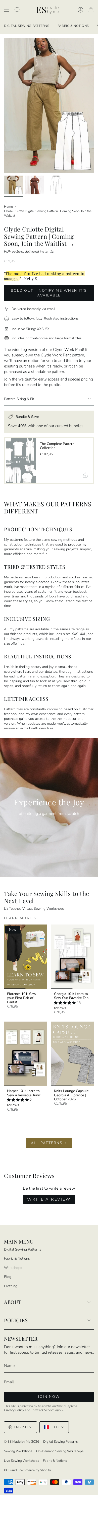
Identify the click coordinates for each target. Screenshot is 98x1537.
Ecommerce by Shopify (34, 1470)
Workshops (13, 1267)
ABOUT (12, 1301)
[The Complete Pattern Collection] (20, 460)
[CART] (91, 10)
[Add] (85, 475)
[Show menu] (7, 10)
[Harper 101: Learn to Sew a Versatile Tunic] (25, 1054)
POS (7, 1470)
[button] (65, 1003)
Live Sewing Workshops (21, 1460)
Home (8, 206)
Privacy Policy (14, 1410)
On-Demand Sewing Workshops (59, 1451)
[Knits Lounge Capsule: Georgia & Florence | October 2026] (72, 1054)
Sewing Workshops (18, 1451)
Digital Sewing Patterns (22, 1249)
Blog (7, 1276)
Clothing (10, 1286)
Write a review (49, 1199)
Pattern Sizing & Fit (19, 399)
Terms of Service (43, 1410)
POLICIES (16, 1320)
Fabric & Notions (17, 1258)
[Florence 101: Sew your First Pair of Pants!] (25, 957)
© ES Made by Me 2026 (21, 1441)
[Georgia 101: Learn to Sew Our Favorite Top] (72, 957)
